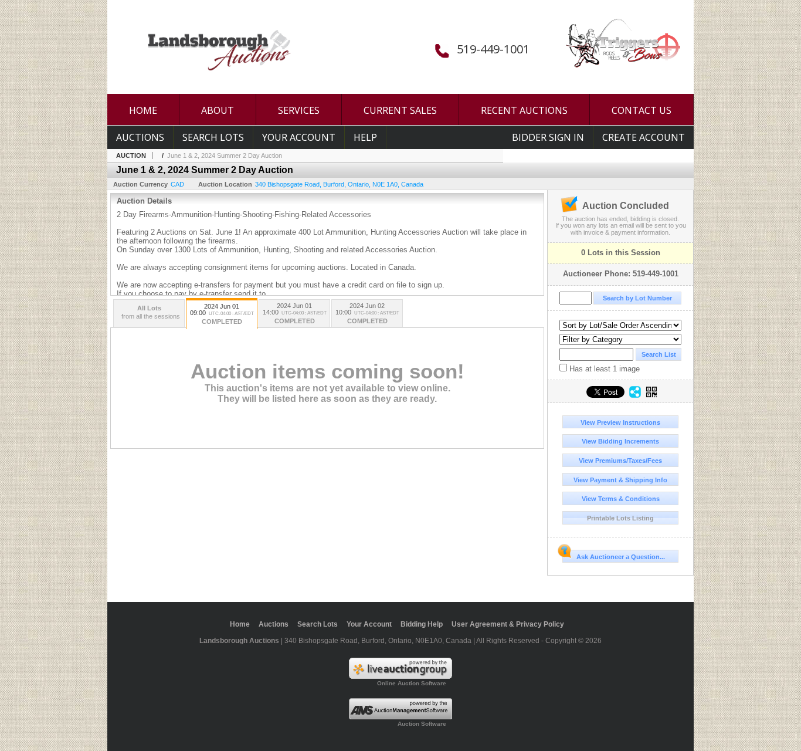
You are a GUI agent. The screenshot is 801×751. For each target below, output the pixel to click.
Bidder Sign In (548, 137)
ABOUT (217, 110)
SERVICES (299, 110)
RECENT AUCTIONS (524, 110)
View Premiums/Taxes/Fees (620, 460)
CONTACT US (641, 110)
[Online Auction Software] (400, 676)
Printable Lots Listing (620, 518)
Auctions (140, 137)
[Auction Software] (400, 717)
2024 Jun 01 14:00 (295, 313)
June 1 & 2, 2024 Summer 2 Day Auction (224, 155)
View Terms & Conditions (621, 498)
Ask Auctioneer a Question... (620, 556)
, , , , (339, 184)
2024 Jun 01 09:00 (222, 314)
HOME (143, 110)
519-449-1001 (493, 49)
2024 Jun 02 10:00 (367, 313)
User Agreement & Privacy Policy (508, 624)
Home (240, 624)
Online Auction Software (411, 683)
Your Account (298, 137)
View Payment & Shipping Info (620, 479)
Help (365, 137)
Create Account (643, 137)
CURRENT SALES (400, 110)
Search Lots (213, 137)
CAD (177, 184)
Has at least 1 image (603, 368)
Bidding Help (421, 624)
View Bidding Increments (620, 441)
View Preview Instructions (620, 422)
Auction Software (422, 723)
